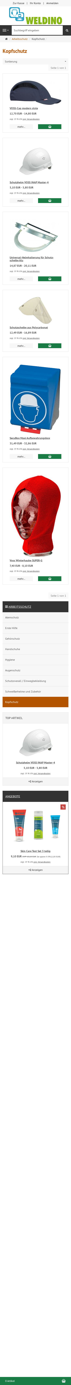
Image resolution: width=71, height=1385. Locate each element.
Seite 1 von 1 (58, 67)
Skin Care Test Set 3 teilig (35, 851)
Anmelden (52, 3)
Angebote (12, 796)
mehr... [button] (21, 126)
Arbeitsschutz (19, 607)
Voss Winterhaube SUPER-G (26, 560)
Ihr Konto (35, 3)
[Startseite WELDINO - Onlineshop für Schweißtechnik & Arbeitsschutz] (35, 15)
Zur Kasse (18, 3)
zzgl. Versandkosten (31, 119)
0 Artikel (10, 1381)
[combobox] (35, 61)
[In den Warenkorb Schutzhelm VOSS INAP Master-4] (49, 200)
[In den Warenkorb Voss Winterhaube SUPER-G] (49, 578)
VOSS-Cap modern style (24, 108)
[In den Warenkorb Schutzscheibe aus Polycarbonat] (49, 345)
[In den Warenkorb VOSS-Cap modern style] (49, 126)
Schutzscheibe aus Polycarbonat (29, 327)
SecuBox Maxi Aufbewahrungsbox (30, 438)
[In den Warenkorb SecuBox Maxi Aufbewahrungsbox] (49, 456)
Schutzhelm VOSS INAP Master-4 (29, 182)
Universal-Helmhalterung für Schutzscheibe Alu (32, 259)
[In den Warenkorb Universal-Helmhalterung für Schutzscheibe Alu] (49, 278)
